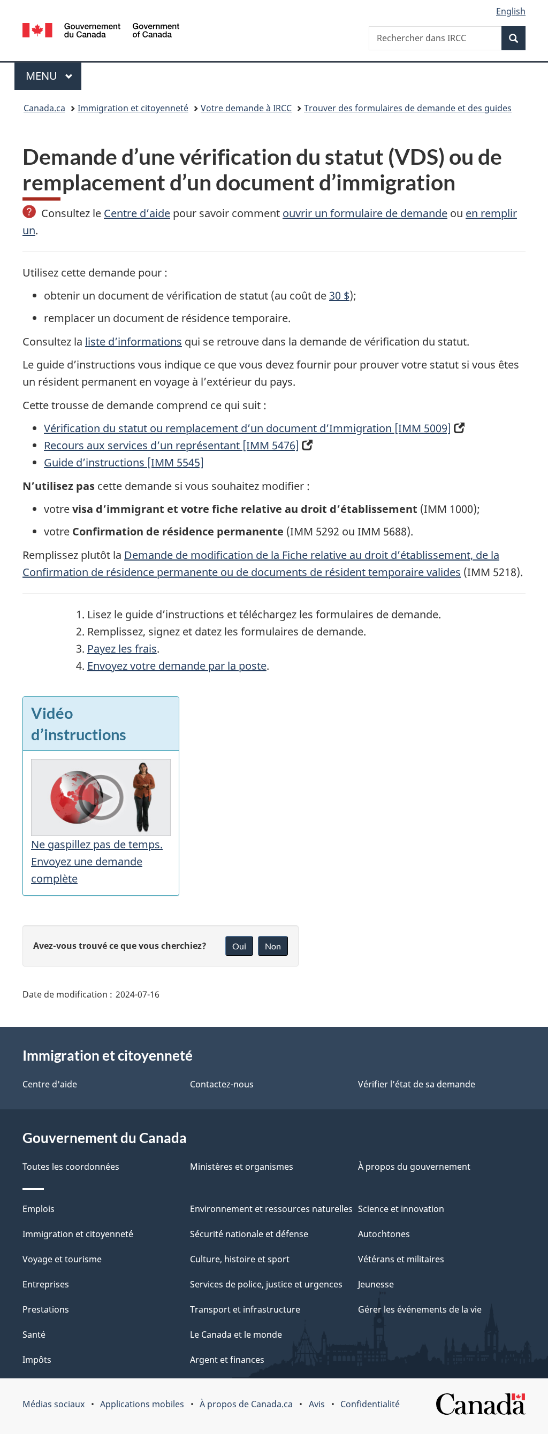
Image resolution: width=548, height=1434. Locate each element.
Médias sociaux (53, 1404)
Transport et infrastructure (245, 1309)
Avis (317, 1404)
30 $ (339, 295)
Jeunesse (376, 1284)
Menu (53, 75)
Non (273, 946)
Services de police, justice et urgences (266, 1284)
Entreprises (45, 1284)
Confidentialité (370, 1404)
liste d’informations (133, 341)
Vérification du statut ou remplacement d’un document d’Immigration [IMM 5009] (247, 428)
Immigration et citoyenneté (133, 108)
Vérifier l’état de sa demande (416, 1084)
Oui (239, 946)
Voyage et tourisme (62, 1259)
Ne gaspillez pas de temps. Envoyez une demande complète (97, 861)
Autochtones (384, 1234)
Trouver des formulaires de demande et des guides (408, 108)
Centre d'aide (49, 1084)
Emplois (38, 1209)
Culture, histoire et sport (240, 1259)
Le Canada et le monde (236, 1334)
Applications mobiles (142, 1404)
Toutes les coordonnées (70, 1166)
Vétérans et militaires (401, 1259)
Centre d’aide (137, 213)
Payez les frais (122, 648)
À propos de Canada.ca (246, 1404)
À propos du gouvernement (414, 1166)
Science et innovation (401, 1209)
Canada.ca (44, 108)
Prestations (45, 1309)
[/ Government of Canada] (100, 32)
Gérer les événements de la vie (420, 1309)
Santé (33, 1334)
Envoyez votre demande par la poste (177, 665)
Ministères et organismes (241, 1166)
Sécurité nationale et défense (249, 1234)
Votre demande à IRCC (246, 108)
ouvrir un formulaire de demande (365, 213)
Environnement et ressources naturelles (271, 1209)
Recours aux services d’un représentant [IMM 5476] (171, 445)
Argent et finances (227, 1360)
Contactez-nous (222, 1084)
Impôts (36, 1360)
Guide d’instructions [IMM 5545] (124, 462)
